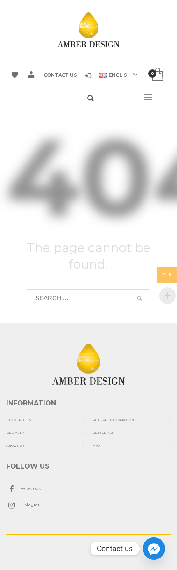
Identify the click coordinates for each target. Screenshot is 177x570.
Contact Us (60, 75)
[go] (139, 298)
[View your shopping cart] (157, 75)
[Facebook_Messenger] (154, 548)
